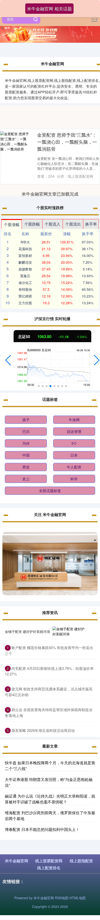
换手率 (91, 224)
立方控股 (25, 302)
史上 (26, 478)
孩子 (26, 419)
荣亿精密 (25, 296)
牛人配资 (74, 466)
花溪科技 (25, 248)
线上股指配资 (81, 860)
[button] (8, 360)
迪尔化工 (25, 282)
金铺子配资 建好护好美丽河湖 (27, 631)
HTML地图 (77, 897)
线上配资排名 (48, 867)
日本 (74, 455)
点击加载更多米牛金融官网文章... (50, 194)
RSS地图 (61, 897)
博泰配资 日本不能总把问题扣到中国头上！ (42, 829)
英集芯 (25, 275)
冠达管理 (74, 431)
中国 (26, 455)
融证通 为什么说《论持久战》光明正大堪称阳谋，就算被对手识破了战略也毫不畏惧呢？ (50, 799)
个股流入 (52, 224)
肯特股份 (25, 289)
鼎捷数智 (25, 269)
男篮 (26, 466)
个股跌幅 (32, 224)
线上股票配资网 (48, 860)
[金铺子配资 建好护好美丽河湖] (68, 631)
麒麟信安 (25, 262)
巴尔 (26, 431)
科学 (74, 478)
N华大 (25, 242)
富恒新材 (25, 255)
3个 (74, 443)
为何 (26, 443)
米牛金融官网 (16, 860)
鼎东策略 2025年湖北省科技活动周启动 (43, 730)
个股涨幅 (11, 224)
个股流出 (73, 224)
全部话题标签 (50, 490)
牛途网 (74, 419)
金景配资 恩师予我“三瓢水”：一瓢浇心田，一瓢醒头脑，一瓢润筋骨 (67, 141)
